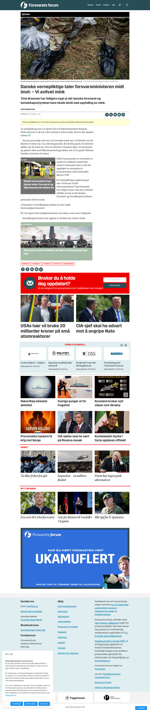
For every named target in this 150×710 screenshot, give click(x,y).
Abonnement (63, 617)
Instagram (62, 637)
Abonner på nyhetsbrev (68, 653)
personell (36, 264)
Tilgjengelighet (64, 622)
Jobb (113, 5)
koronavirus (68, 264)
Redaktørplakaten (103, 615)
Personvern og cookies (68, 627)
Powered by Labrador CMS (75, 707)
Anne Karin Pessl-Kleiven (31, 620)
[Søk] (119, 5)
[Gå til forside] (39, 5)
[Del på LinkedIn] (115, 114)
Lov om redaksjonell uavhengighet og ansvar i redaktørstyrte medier (111, 608)
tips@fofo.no (32, 606)
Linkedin (61, 643)
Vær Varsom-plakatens (107, 623)
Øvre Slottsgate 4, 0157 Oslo (33, 630)
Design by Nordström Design (107, 688)
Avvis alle (44, 704)
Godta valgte (30, 704)
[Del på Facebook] (107, 114)
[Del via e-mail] (119, 114)
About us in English (103, 683)
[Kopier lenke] (123, 114)
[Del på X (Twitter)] (111, 114)
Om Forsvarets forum (67, 606)
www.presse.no (102, 660)
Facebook (62, 632)
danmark (25, 264)
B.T (29, 135)
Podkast (106, 5)
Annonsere (62, 612)
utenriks (47, 264)
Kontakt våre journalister (31, 612)
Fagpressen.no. (11, 695)
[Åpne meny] (127, 5)
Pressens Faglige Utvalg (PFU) (110, 641)
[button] (122, 345)
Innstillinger (141, 708)
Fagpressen (100, 669)
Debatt (98, 5)
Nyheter (91, 5)
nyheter (57, 264)
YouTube (61, 648)
